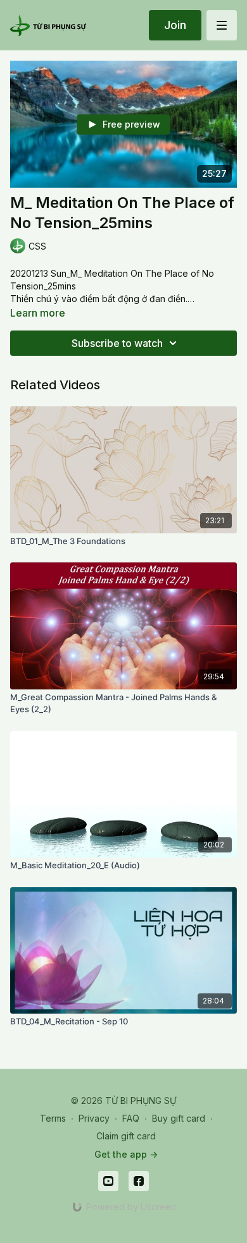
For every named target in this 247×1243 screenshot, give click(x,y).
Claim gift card (126, 1136)
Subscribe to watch (117, 343)
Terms (53, 1118)
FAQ (130, 1118)
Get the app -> (126, 1154)
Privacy (94, 1118)
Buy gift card (178, 1118)
